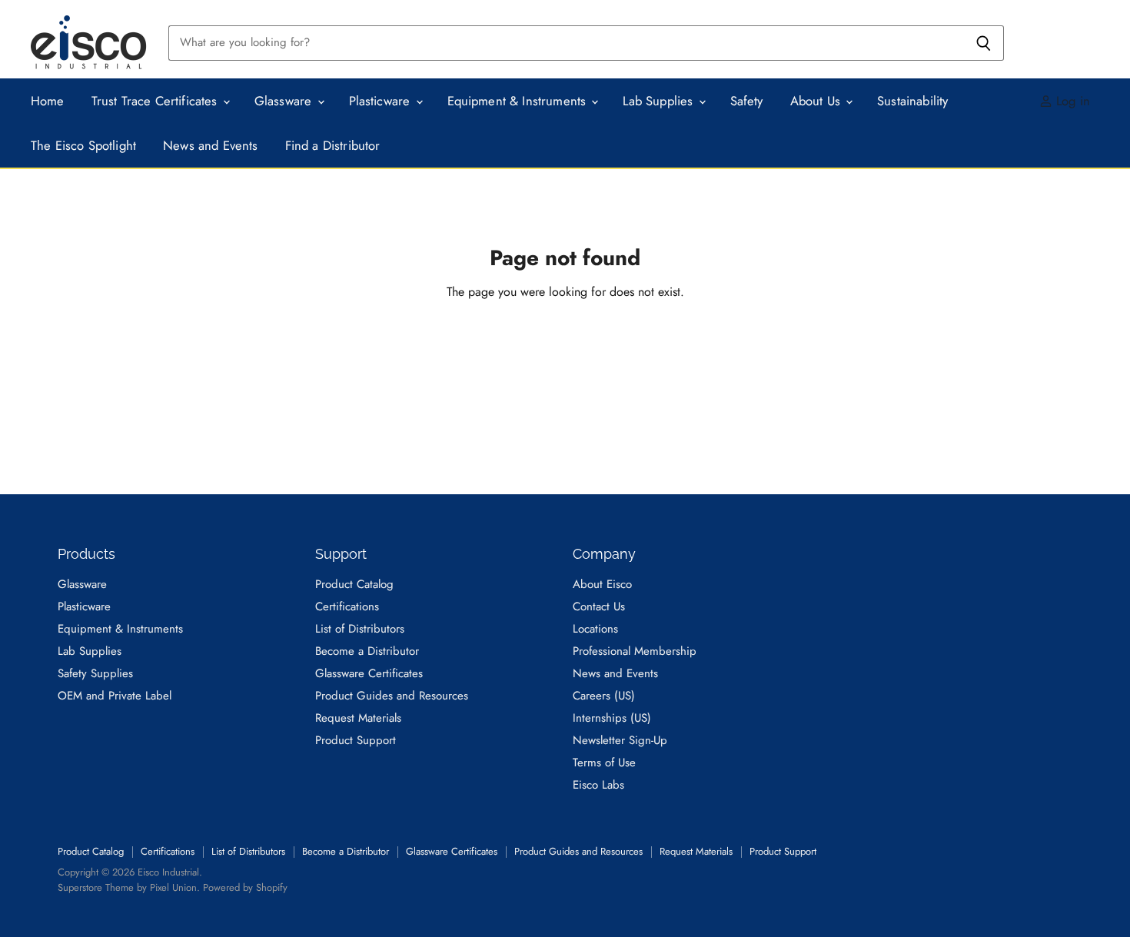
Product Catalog (354, 584)
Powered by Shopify (245, 887)
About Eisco (602, 584)
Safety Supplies (95, 673)
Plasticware (381, 100)
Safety (746, 100)
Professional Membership (634, 651)
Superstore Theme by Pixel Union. (129, 887)
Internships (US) (612, 717)
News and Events (210, 145)
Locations (595, 628)
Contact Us (599, 606)
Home (48, 100)
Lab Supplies (659, 100)
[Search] (983, 43)
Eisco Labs (598, 784)
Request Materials (358, 717)
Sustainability (912, 100)
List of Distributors (359, 628)
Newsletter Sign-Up (620, 740)
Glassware (285, 100)
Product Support (355, 740)
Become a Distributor (367, 651)
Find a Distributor (333, 145)
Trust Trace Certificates (156, 100)
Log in (1071, 100)
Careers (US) (604, 695)
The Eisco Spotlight (83, 145)
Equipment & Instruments (518, 100)
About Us (817, 100)
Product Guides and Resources (391, 695)
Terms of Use (604, 762)
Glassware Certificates (369, 673)
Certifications (347, 606)
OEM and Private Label (114, 695)
